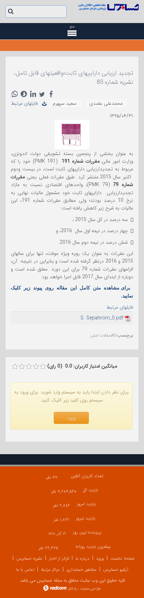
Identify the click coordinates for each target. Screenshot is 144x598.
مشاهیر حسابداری (81, 569)
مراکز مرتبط (50, 569)
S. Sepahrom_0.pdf (101, 318)
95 (114, 336)
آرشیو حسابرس (115, 569)
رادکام (72, 589)
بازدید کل (90, 490)
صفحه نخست (122, 558)
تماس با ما (25, 569)
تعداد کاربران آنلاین (87, 476)
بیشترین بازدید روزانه (93, 546)
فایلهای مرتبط (26, 103)
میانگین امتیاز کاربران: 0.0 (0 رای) (82, 366)
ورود (100, 558)
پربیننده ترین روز (87, 532)
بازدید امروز (86, 504)
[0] (15, 366)
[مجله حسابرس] (108, 7)
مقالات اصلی (100, 336)
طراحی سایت (90, 589)
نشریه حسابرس (29, 558)
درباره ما (82, 558)
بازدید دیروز (85, 518)
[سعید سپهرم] (72, 134)
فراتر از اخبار (59, 558)
